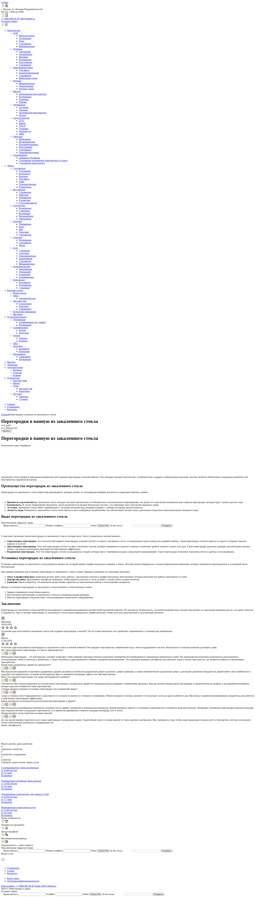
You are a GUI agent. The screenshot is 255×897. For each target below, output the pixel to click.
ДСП (21, 120)
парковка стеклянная (29, 158)
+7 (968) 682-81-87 (10, 18)
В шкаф (17, 375)
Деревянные (19, 104)
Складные (24, 253)
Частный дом (19, 301)
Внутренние (19, 189)
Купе (21, 227)
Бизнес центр (19, 293)
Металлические (27, 35)
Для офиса (24, 70)
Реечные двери (26, 89)
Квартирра (24, 391)
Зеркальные (19, 280)
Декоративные (26, 86)
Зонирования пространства (32, 94)
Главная (11, 404)
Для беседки (19, 205)
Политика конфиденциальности (23, 881)
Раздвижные (25, 38)
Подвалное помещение (24, 311)
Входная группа (15, 290)
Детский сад (25, 131)
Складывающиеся (28, 203)
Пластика (23, 306)
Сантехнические (21, 118)
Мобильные (25, 139)
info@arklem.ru (27, 18)
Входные (23, 176)
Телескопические (27, 184)
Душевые (17, 49)
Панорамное (25, 219)
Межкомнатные (27, 46)
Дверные (23, 110)
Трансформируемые (23, 67)
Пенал (22, 245)
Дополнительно (15, 367)
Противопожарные (28, 144)
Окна (21, 41)
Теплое (22, 330)
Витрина (17, 370)
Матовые (23, 57)
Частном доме (20, 380)
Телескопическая (27, 256)
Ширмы (23, 102)
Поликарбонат (26, 216)
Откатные (24, 232)
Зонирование (25, 269)
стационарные (20, 155)
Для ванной (25, 51)
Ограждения (13, 378)
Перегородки (13, 30)
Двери (10, 165)
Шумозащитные (27, 142)
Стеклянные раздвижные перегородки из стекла (43, 160)
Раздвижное (25, 359)
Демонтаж (12, 364)
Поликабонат (25, 54)
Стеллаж (17, 372)
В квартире (24, 200)
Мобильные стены (28, 78)
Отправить (166, 526)
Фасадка (11, 362)
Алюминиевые (26, 277)
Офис (16, 295)
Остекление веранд (17, 317)
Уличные (17, 221)
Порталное (24, 351)
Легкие (22, 115)
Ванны (16, 383)
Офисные (18, 136)
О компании (13, 407)
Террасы (23, 338)
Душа (16, 386)
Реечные (17, 81)
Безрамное (24, 349)
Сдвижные (24, 211)
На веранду (24, 173)
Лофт (15, 33)
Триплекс (23, 396)
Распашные (24, 213)
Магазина (18, 314)
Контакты (12, 409)
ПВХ (21, 134)
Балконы (23, 341)
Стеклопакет (25, 303)
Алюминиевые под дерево (32, 322)
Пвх (21, 229)
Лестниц (17, 394)
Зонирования (25, 258)
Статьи (10, 870)
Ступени (23, 399)
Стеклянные (25, 43)
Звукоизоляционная (29, 73)
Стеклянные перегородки (32, 163)
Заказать (6, 431)
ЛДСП (22, 126)
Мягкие (17, 91)
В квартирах (25, 187)
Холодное (24, 333)
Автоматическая (27, 298)
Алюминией (25, 309)
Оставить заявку (9, 21)
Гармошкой (24, 356)
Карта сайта (13, 878)
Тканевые (24, 99)
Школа (22, 123)
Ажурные (24, 107)
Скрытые (17, 237)
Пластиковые (25, 62)
